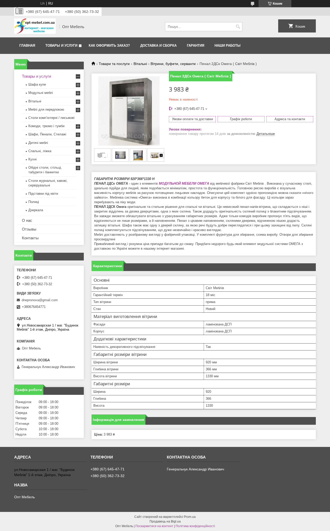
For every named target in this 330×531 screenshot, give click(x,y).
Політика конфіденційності (195, 526)
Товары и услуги (61, 45)
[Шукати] (237, 26)
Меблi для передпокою (46, 109)
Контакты (30, 238)
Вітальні (140, 64)
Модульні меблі (40, 93)
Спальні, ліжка (39, 151)
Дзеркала (35, 210)
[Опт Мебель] (35, 26)
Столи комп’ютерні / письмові (51, 118)
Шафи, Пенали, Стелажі (47, 134)
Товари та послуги (114, 64)
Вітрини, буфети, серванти (173, 64)
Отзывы (29, 229)
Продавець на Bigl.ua (165, 521)
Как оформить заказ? (109, 45)
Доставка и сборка (158, 45)
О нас (27, 220)
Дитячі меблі (38, 143)
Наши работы (227, 45)
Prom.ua (190, 517)
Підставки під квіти (43, 193)
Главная (27, 45)
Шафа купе (37, 84)
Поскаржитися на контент (154, 526)
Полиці (33, 202)
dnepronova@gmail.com (40, 300)
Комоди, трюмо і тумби (46, 126)
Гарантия (195, 45)
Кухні (32, 159)
